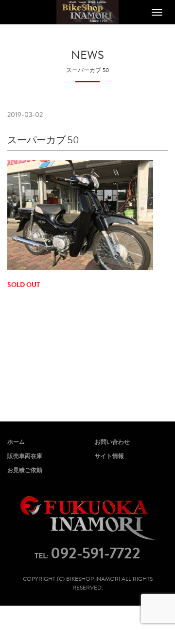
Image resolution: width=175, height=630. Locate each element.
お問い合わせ (112, 442)
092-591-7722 (95, 553)
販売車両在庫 (24, 456)
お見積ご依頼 (24, 470)
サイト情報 (109, 456)
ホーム (16, 442)
